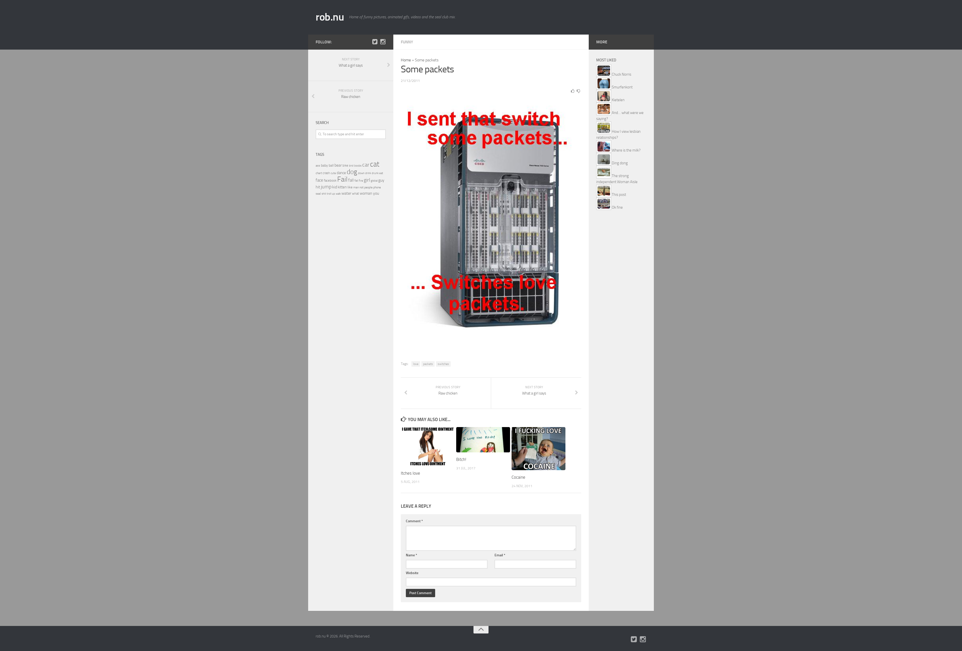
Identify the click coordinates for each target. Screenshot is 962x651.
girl (367, 180)
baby (324, 165)
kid (334, 187)
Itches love (410, 473)
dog (352, 172)
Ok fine (617, 207)
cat (374, 164)
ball (331, 165)
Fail (342, 179)
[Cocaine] (538, 448)
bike (345, 165)
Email (500, 555)
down (361, 173)
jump (326, 187)
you (376, 193)
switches (443, 364)
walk (338, 193)
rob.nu (330, 17)
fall (351, 180)
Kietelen (618, 100)
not (361, 187)
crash (326, 173)
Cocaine (518, 477)
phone (377, 187)
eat (381, 173)
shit (324, 193)
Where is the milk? (626, 150)
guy (381, 180)
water (346, 193)
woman (366, 193)
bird (351, 165)
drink (368, 173)
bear (338, 165)
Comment (414, 521)
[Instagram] (383, 42)
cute (333, 173)
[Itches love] (428, 446)
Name (411, 555)
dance (341, 173)
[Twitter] (375, 42)
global (374, 180)
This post (619, 194)
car (365, 165)
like (349, 187)
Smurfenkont (622, 87)
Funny (407, 42)
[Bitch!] (483, 439)
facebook (330, 180)
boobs (358, 165)
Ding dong (620, 163)
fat (356, 180)
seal (318, 193)
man (356, 187)
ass (318, 165)
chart (319, 173)
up (333, 193)
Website (412, 573)
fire (361, 180)
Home (406, 60)
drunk (375, 173)
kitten (342, 187)
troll (329, 193)
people (368, 187)
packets (428, 364)
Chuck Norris (621, 74)
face (319, 180)
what (355, 193)
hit (318, 187)
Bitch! (461, 459)
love (415, 364)
